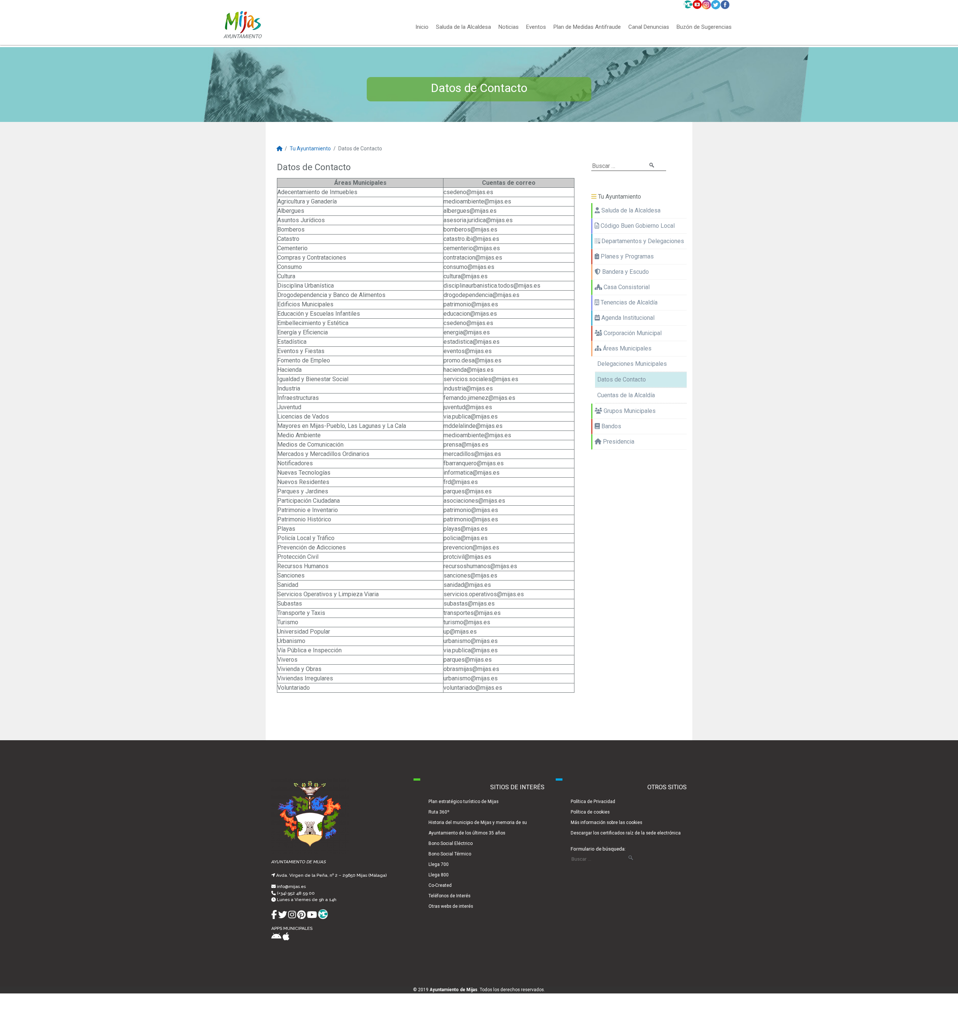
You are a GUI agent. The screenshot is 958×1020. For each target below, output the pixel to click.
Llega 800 (438, 874)
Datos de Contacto (621, 379)
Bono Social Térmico (449, 854)
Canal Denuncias (648, 27)
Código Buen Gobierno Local (637, 225)
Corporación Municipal (632, 333)
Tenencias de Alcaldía (628, 302)
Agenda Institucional (627, 317)
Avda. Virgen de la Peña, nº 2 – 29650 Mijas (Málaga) (331, 875)
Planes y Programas (626, 256)
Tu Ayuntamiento (310, 148)
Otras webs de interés (450, 906)
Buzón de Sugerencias (704, 27)
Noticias (508, 27)
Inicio (421, 27)
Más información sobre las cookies (606, 822)
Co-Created (440, 885)
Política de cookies (590, 812)
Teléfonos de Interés (449, 895)
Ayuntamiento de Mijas (454, 989)
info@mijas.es (291, 886)
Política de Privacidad (593, 801)
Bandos (610, 426)
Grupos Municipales (629, 410)
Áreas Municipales (626, 348)
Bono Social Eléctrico (450, 843)
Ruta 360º (438, 812)
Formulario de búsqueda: (598, 849)
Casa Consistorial (626, 287)
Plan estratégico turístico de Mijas (463, 801)
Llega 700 (438, 864)
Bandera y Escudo (625, 271)
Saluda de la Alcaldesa (463, 27)
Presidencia (617, 441)
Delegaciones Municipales (632, 363)
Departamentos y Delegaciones (642, 241)
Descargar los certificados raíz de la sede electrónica (626, 833)
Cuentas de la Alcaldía (626, 395)
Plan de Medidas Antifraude (587, 27)
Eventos (536, 27)
